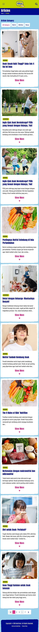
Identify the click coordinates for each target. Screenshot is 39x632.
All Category (6, 25)
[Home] (20, 4)
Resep (27, 25)
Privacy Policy (24, 626)
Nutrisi (14, 25)
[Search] (36, 4)
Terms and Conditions (16, 626)
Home (2, 13)
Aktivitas (21, 25)
